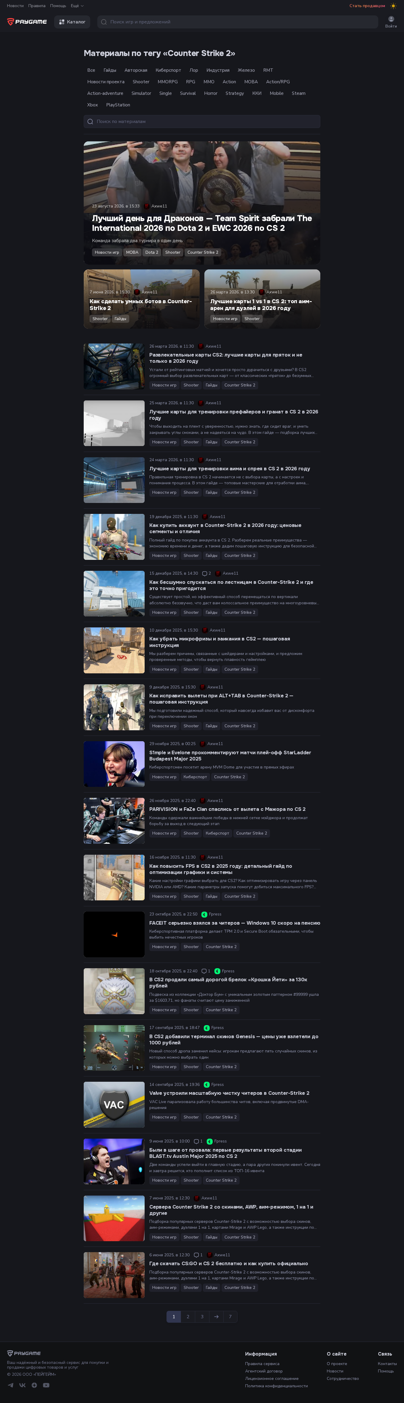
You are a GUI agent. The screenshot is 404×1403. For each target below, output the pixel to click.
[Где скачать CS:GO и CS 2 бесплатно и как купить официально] (114, 1275)
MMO (208, 82)
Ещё (75, 6)
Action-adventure (105, 93)
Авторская (136, 70)
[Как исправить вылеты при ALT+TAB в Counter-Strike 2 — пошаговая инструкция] (114, 707)
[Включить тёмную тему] (393, 5)
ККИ (256, 93)
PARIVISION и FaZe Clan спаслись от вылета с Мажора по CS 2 (227, 809)
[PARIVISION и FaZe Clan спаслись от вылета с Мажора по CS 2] (114, 821)
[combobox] (237, 21)
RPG (190, 82)
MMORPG (168, 82)
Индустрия (218, 70)
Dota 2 (152, 252)
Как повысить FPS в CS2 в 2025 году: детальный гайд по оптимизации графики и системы (220, 869)
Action (229, 82)
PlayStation (118, 105)
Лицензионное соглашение (272, 1378)
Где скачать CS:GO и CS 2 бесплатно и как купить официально (228, 1263)
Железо (246, 70)
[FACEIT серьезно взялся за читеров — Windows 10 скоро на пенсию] (114, 935)
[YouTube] (46, 1385)
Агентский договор (264, 1371)
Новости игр (107, 252)
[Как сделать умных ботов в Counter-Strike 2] (142, 299)
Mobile (277, 93)
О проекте (337, 1364)
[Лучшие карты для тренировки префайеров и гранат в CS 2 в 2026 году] (114, 423)
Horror (210, 93)
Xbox (92, 105)
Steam (299, 93)
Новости (15, 6)
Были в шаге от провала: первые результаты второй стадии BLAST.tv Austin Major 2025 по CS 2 (225, 1153)
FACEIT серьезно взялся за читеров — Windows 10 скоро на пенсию (234, 923)
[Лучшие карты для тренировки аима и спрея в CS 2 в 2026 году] (114, 480)
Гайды (110, 70)
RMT (268, 70)
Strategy (235, 93)
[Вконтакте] (22, 1385)
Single (165, 93)
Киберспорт (168, 70)
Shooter (141, 82)
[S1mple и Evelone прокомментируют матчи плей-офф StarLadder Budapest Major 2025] (114, 764)
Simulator (141, 93)
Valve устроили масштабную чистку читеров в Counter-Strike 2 (229, 1093)
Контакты (387, 1364)
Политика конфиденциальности (276, 1386)
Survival (188, 93)
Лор (194, 70)
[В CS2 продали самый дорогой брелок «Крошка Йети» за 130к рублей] (114, 991)
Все (91, 70)
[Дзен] (34, 1385)
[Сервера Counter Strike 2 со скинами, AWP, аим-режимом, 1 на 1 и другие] (114, 1218)
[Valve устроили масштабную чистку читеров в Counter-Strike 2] (114, 1105)
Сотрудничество (343, 1378)
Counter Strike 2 (203, 252)
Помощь (58, 6)
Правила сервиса (262, 1364)
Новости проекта (106, 82)
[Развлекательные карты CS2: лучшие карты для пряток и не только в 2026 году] (114, 366)
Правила (37, 6)
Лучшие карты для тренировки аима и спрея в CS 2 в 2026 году (229, 469)
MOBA (251, 82)
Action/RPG (278, 82)
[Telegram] (10, 1385)
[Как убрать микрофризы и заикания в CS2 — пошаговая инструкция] (114, 650)
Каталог (76, 22)
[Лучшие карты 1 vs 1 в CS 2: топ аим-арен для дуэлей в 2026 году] (262, 299)
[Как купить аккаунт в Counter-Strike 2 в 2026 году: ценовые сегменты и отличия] (114, 537)
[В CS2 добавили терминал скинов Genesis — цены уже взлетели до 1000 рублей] (114, 1048)
